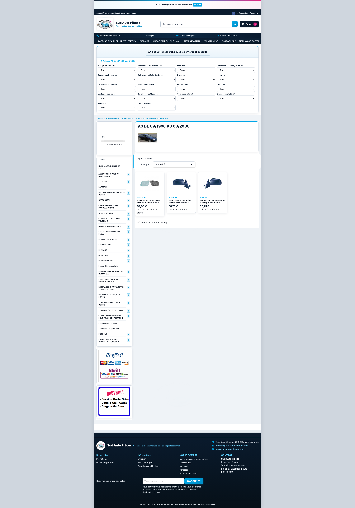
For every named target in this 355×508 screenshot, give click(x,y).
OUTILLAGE (103, 255)
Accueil (102, 160)
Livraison (142, 459)
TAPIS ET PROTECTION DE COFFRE (109, 303)
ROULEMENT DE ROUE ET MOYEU (109, 296)
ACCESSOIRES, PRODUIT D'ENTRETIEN (108, 175)
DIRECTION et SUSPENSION (109, 226)
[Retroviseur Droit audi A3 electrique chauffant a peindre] (181, 183)
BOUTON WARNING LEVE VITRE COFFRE (111, 193)
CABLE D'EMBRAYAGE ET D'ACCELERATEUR (109, 206)
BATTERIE (102, 187)
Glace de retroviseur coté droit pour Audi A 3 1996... (148, 201)
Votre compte (188, 455)
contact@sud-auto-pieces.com (122, 13)
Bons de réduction (188, 473)
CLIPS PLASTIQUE (105, 213)
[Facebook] (233, 13)
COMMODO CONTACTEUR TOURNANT (109, 219)
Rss (216, 481)
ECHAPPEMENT (105, 245)
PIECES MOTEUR (105, 261)
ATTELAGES (103, 182)
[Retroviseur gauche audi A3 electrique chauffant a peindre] (212, 183)
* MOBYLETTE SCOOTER (108, 329)
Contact (99, 13)
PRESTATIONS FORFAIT (108, 323)
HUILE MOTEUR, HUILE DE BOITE (109, 167)
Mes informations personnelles (194, 459)
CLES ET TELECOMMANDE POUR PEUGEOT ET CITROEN (110, 317)
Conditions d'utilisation (148, 466)
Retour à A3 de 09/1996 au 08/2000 (119, 61)
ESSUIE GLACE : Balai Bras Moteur (109, 233)
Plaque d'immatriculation (108, 266)
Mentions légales (146, 462)
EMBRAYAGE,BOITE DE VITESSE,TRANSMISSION (108, 340)
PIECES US (102, 334)
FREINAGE (102, 250)
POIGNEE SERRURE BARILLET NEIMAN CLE (110, 272)
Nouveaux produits (105, 462)
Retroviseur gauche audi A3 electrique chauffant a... (212, 201)
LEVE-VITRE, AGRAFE (107, 239)
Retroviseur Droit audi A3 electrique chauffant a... (180, 201)
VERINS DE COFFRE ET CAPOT (111, 310)
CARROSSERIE (104, 200)
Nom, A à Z (174, 164)
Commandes (185, 462)
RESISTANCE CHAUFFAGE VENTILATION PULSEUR (111, 288)
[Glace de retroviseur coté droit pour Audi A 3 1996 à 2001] (149, 183)
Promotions (101, 459)
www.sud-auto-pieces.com (229, 449)
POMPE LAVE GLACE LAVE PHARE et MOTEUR (109, 280)
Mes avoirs (185, 466)
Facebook (210, 481)
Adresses (184, 470)
